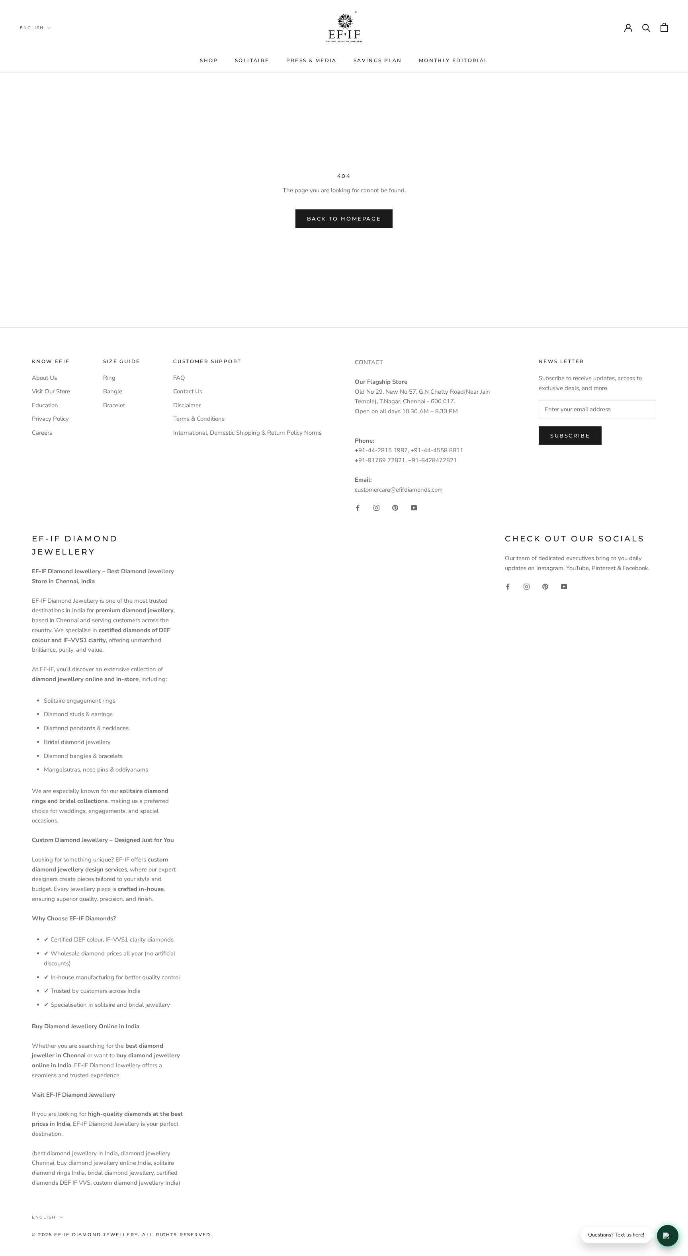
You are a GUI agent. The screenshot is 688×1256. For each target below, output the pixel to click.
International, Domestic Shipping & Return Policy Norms (247, 433)
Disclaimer (187, 405)
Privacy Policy (50, 419)
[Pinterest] (395, 507)
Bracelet (114, 405)
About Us (44, 378)
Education (45, 405)
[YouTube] (414, 507)
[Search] (646, 27)
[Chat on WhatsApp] (667, 1235)
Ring (109, 378)
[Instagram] (376, 507)
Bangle (112, 391)
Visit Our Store (51, 391)
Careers (42, 433)
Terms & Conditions (199, 419)
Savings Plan (378, 60)
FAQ (179, 378)
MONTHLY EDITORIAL (453, 60)
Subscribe (570, 435)
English (32, 27)
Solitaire (252, 60)
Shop (209, 60)
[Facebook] (358, 507)
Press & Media (311, 60)
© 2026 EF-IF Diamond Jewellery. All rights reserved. (122, 1234)
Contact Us (187, 391)
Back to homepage (344, 218)
